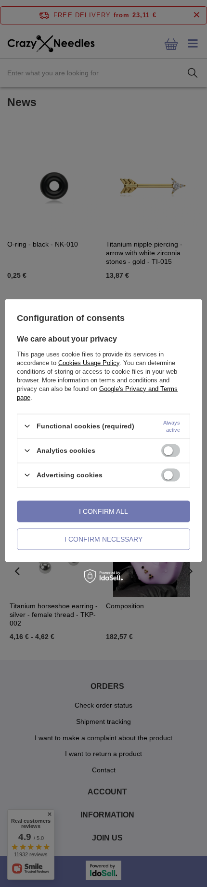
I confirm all (103, 511)
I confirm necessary (103, 539)
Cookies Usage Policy (88, 362)
